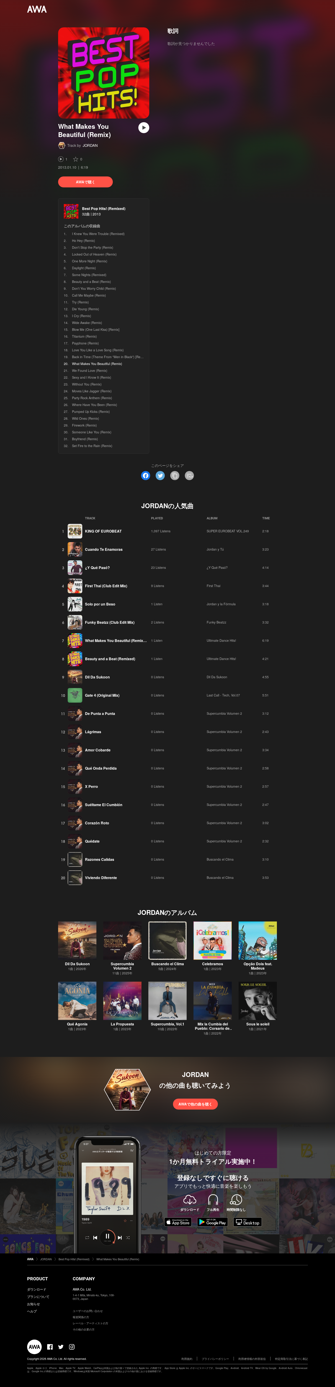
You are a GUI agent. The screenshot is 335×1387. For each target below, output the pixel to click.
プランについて (38, 1296)
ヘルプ (32, 1311)
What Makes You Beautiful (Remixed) (117, 640)
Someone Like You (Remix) (91, 432)
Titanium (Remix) (84, 336)
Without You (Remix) (87, 384)
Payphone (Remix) (85, 343)
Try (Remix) (80, 302)
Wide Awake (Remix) (87, 322)
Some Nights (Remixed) (89, 274)
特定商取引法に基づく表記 (291, 1359)
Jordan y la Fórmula (221, 604)
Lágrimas (93, 731)
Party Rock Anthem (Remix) (92, 398)
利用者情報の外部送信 (252, 1359)
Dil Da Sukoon (97, 677)
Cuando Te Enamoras (104, 549)
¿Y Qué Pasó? (97, 567)
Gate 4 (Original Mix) (102, 695)
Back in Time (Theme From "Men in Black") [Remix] (109, 357)
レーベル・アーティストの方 (90, 1323)
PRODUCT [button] (37, 1278)
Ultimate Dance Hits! (221, 640)
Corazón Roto (97, 822)
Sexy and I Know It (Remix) (91, 377)
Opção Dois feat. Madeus (258, 966)
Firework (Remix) (84, 425)
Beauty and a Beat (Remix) (91, 281)
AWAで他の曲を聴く (195, 1104)
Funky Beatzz (216, 622)
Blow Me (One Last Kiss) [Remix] (95, 329)
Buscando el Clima (220, 859)
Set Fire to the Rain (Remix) (92, 445)
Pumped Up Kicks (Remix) (91, 411)
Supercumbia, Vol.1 (167, 1024)
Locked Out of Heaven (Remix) (94, 254)
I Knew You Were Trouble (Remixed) (98, 233)
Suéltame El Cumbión (103, 804)
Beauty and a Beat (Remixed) (110, 658)
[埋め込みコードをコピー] (189, 475)
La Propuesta (122, 1024)
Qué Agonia (77, 1024)
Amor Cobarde (98, 750)
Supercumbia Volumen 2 (224, 713)
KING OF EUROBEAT (103, 531)
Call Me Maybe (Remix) (89, 295)
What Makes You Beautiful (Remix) (117, 1259)
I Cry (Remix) (81, 315)
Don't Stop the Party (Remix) (92, 247)
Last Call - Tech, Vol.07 (223, 695)
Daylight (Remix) (84, 268)
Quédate (92, 841)
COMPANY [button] (84, 1278)
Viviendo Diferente (101, 877)
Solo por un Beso (100, 604)
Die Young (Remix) (85, 309)
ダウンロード (36, 1289)
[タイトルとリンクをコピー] (174, 475)
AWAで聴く (85, 181)
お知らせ (33, 1304)
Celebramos (212, 963)
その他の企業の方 (84, 1329)
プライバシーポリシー (215, 1359)
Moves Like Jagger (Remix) (92, 391)
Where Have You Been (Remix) (94, 404)
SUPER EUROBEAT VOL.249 (228, 531)
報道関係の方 (81, 1317)
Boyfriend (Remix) (85, 439)
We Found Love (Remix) (89, 370)
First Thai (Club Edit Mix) (106, 585)
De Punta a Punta (100, 713)
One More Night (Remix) (89, 261)
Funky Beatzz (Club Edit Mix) (109, 622)
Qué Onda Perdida (101, 768)
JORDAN (90, 145)
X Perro (91, 786)
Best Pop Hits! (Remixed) (103, 208)
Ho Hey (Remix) (83, 240)
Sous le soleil (257, 1024)
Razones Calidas (99, 859)
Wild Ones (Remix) (85, 418)
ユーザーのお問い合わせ (88, 1311)
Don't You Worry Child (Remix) (94, 288)
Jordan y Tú (215, 549)
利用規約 (186, 1359)
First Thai (213, 585)
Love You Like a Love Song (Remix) (98, 350)
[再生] (143, 127)
